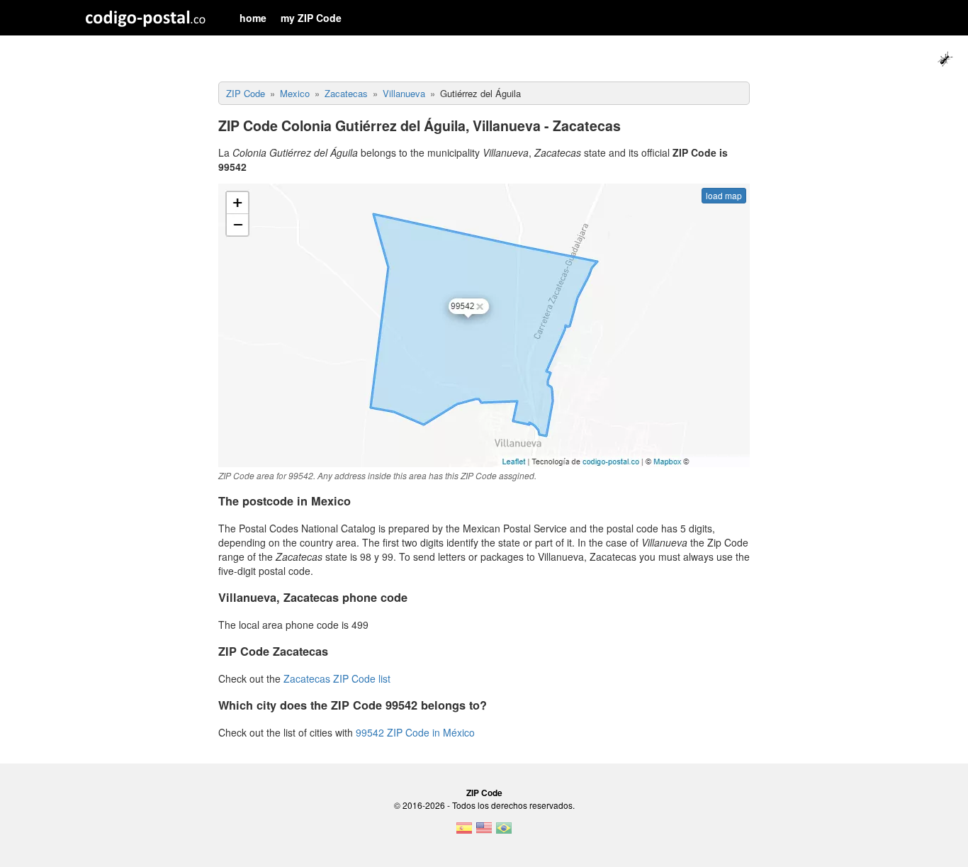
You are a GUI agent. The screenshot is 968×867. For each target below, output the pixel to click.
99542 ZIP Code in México (415, 732)
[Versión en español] (464, 832)
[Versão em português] (504, 832)
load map (724, 195)
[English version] (484, 832)
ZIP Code (484, 792)
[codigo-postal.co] (145, 17)
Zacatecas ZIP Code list (336, 678)
